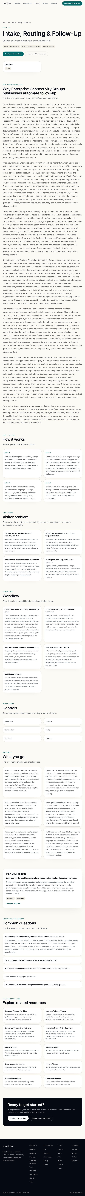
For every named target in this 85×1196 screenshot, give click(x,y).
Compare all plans (13, 903)
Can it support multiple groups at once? (20, 977)
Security (45, 3)
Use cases (32, 1157)
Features (17, 3)
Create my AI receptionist (36, 54)
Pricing (37, 3)
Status (46, 1164)
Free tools (32, 1170)
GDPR (60, 1153)
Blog (45, 1149)
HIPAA (60, 1161)
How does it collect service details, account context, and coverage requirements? (37, 968)
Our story (75, 1149)
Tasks (31, 1167)
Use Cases (6, 22)
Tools (31, 1182)
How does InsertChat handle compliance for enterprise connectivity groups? (35, 985)
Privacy (60, 1164)
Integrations (27, 3)
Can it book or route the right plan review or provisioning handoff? (31, 960)
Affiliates (54, 3)
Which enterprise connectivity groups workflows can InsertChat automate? (34, 936)
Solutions (32, 1153)
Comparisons (48, 1157)
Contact (74, 1157)
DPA (59, 1157)
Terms (60, 1168)
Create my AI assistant (72, 3)
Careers (74, 1153)
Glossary (46, 1153)
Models (31, 1178)
